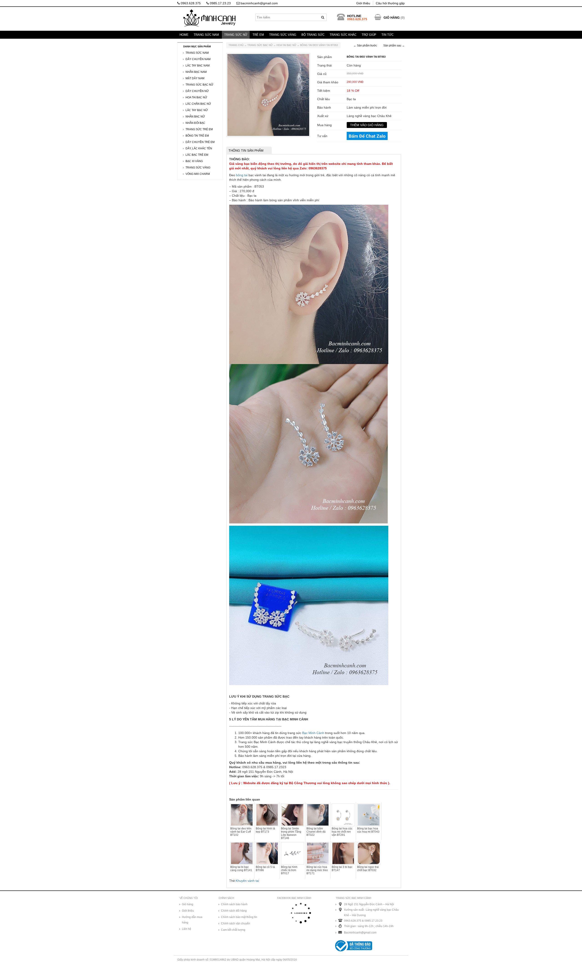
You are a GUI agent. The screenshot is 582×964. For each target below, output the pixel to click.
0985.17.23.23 (220, 3)
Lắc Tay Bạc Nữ (197, 110)
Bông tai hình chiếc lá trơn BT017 (289, 870)
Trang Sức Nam (206, 34)
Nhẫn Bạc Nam (196, 72)
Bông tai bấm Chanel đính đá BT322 (316, 831)
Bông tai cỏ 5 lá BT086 (265, 868)
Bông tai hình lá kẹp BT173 (265, 830)
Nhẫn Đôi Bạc (195, 123)
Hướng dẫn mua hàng (192, 920)
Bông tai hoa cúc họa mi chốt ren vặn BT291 (342, 831)
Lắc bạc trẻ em (197, 154)
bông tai (242, 175)
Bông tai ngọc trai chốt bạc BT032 (368, 868)
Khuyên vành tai (247, 880)
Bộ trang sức (312, 34)
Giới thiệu (363, 3)
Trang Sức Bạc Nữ (260, 45)
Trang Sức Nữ (235, 34)
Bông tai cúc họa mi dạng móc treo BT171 (317, 870)
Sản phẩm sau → (394, 45)
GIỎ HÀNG (392, 17)
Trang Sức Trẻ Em (199, 129)
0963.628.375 (190, 3)
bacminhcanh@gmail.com (259, 3)
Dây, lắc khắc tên (199, 148)
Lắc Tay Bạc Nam (198, 65)
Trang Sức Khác (343, 34)
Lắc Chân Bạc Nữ (198, 103)
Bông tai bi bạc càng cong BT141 (241, 868)
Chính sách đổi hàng (234, 910)
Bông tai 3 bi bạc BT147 (342, 868)
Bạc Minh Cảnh (313, 733)
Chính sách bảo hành (234, 904)
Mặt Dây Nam (195, 78)
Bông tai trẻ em (197, 135)
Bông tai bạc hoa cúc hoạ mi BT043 (368, 830)
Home (184, 34)
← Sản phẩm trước (365, 45)
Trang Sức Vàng (282, 34)
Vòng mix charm (198, 174)
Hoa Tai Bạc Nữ (286, 45)
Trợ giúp (369, 34)
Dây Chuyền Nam (198, 59)
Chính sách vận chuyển (235, 923)
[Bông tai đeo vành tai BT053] (268, 94)
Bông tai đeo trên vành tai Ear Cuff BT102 (240, 831)
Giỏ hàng (187, 904)
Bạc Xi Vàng (194, 161)
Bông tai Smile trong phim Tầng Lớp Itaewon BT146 (291, 833)
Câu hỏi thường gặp (390, 3)
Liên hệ (186, 929)
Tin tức (387, 34)
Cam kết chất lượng (233, 929)
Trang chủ (235, 45)
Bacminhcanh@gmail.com (360, 932)
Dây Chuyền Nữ (197, 91)
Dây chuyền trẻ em (200, 142)
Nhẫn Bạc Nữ (195, 116)
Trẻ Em (258, 34)
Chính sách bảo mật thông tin (239, 917)
